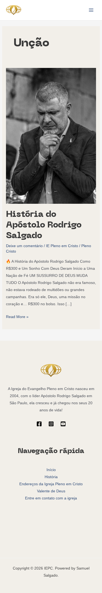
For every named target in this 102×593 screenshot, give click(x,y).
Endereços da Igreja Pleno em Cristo (51, 484)
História (51, 477)
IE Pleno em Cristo (62, 246)
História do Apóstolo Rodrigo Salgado (44, 225)
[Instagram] (51, 424)
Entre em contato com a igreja (51, 498)
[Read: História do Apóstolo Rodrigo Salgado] (51, 135)
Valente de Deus (51, 491)
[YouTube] (63, 424)
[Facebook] (39, 424)
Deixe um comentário (24, 246)
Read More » (17, 316)
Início (51, 470)
